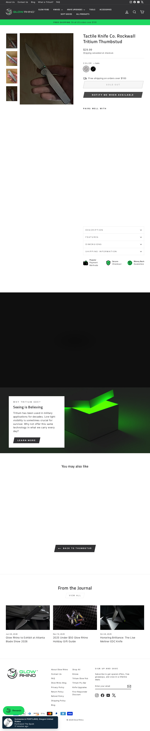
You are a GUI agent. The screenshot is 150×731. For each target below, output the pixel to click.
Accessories (106, 9)
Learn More (27, 440)
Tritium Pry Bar (79, 683)
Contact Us (23, 2)
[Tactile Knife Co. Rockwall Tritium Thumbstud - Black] (89, 217)
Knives (56, 9)
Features (92, 237)
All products (82, 14)
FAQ (58, 2)
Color (91, 63)
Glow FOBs (43, 9)
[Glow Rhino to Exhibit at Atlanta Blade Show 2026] (28, 617)
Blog (33, 2)
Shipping (87, 53)
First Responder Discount (79, 693)
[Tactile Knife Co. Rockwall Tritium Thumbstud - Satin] (85, 217)
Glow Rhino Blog (59, 683)
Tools (92, 9)
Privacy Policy (57, 687)
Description (94, 230)
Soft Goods (66, 14)
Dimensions (94, 244)
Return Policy (57, 692)
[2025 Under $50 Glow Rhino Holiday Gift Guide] (75, 617)
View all (75, 595)
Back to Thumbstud (77, 548)
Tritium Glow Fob (80, 678)
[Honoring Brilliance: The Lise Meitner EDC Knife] (122, 617)
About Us (10, 2)
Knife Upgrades (75, 9)
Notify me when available (113, 95)
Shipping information (101, 251)
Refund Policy (57, 696)
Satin (86, 69)
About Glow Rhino (59, 669)
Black (93, 69)
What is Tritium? (45, 2)
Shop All (76, 669)
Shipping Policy (58, 701)
